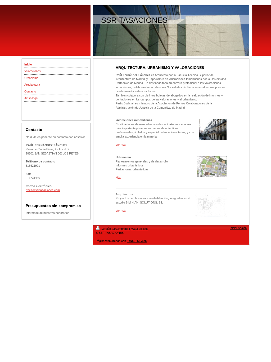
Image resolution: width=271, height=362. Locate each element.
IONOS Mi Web (137, 240)
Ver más (121, 144)
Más (118, 177)
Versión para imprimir (115, 228)
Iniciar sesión (238, 227)
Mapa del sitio (139, 228)
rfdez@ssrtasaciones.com (43, 190)
